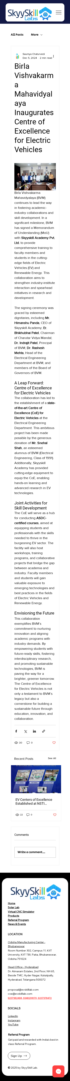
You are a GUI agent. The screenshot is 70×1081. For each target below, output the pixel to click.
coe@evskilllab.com (20, 993)
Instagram (14, 1020)
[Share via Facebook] (16, 731)
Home (11, 903)
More (34, 35)
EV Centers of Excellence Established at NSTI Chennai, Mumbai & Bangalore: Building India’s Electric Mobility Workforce (35, 801)
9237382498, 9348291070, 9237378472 (30, 998)
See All (52, 758)
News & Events (17, 924)
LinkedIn (13, 1016)
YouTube (13, 1024)
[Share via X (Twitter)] (25, 731)
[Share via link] (43, 731)
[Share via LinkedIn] (34, 731)
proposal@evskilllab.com (23, 989)
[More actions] (53, 56)
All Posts (17, 35)
